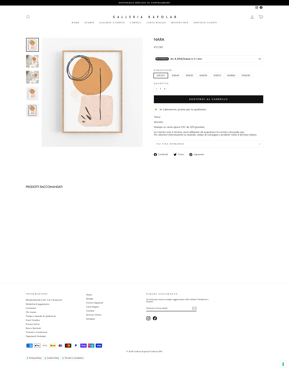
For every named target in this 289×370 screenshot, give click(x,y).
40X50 (203, 75)
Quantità (161, 84)
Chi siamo (31, 312)
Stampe (89, 23)
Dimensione (163, 70)
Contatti (90, 311)
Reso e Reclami (33, 328)
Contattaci (31, 308)
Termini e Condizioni (36, 332)
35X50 (189, 75)
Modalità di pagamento (37, 304)
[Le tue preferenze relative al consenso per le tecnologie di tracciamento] (283, 364)
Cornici (135, 23)
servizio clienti (248, 134)
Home (75, 23)
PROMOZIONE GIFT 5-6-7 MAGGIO (44, 300)
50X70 (217, 75)
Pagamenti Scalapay (36, 336)
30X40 (175, 75)
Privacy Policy (33, 324)
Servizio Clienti (205, 23)
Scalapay (90, 319)
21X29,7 (160, 75)
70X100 (246, 75)
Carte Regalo (156, 23)
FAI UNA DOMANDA (170, 144)
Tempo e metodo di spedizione (41, 316)
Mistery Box (179, 23)
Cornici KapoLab (94, 303)
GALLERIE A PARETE (112, 23)
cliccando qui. (236, 132)
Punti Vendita (33, 320)
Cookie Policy (53, 358)
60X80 (231, 75)
